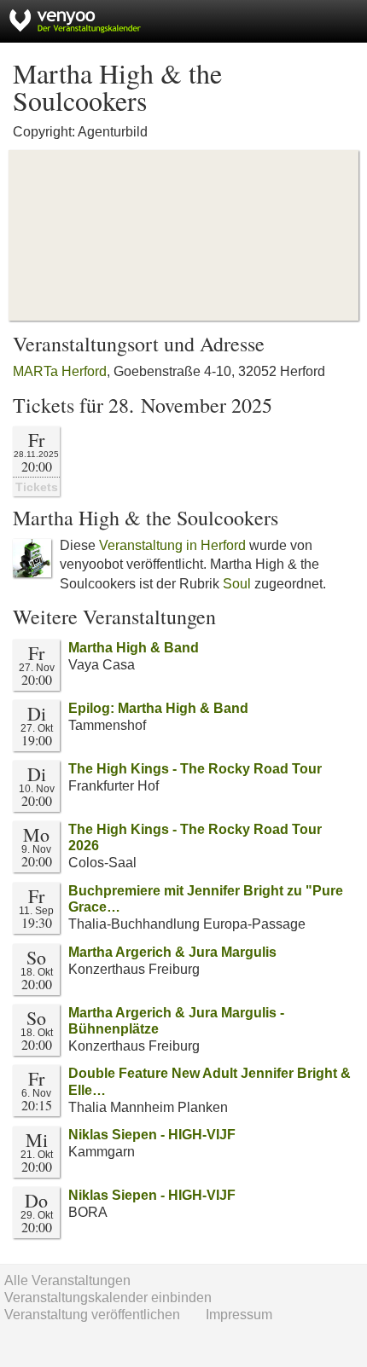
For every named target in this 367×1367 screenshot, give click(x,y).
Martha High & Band (133, 647)
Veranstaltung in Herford (172, 545)
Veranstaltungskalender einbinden (108, 1297)
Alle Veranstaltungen (67, 1280)
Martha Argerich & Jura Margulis (172, 952)
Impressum (239, 1314)
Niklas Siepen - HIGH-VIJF (152, 1134)
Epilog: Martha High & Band (158, 708)
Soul (237, 583)
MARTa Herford (60, 371)
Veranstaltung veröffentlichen (92, 1314)
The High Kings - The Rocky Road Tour (195, 769)
